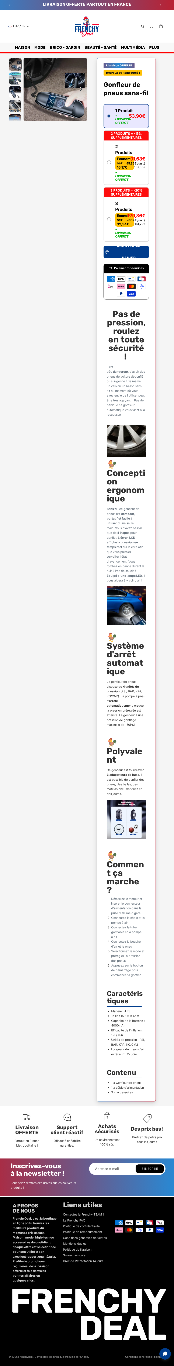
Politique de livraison (77, 1249)
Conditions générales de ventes (85, 1238)
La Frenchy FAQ (74, 1220)
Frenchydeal (25, 1356)
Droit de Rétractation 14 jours (83, 1261)
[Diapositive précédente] (10, 5)
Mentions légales (74, 1243)
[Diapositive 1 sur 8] (15, 64)
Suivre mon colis (74, 1255)
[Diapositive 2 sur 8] (15, 78)
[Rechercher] (142, 26)
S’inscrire (150, 1168)
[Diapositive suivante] (161, 5)
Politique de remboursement (82, 1232)
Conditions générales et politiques (145, 1356)
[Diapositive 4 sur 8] (15, 106)
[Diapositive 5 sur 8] (15, 120)
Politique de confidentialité (81, 1226)
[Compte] (151, 26)
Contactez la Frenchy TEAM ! (83, 1214)
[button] (126, 116)
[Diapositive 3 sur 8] (15, 92)
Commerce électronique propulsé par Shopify (62, 1356)
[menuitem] (154, 47)
